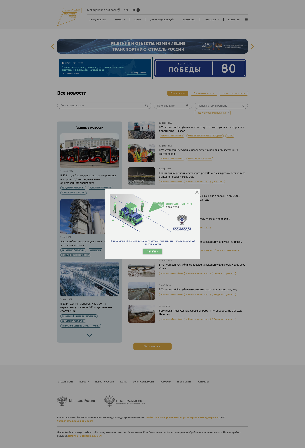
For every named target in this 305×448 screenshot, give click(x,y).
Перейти (152, 251)
